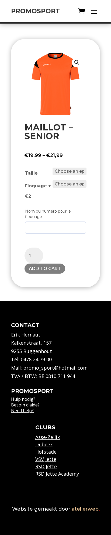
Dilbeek (44, 444)
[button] (77, 62)
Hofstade (46, 451)
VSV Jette (45, 459)
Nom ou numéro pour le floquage (48, 214)
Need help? (22, 411)
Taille (31, 173)
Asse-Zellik (47, 437)
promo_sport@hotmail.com (55, 367)
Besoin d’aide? (25, 405)
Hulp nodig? (23, 399)
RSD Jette (46, 466)
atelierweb (86, 509)
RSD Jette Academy (57, 473)
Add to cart (45, 268)
